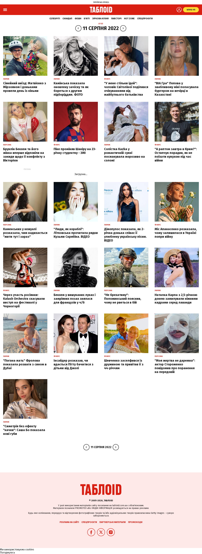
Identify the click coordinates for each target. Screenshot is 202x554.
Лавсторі (116, 18)
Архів (100, 24)
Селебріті (54, 18)
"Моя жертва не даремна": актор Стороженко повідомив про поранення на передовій (175, 366)
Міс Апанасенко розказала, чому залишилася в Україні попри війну (176, 232)
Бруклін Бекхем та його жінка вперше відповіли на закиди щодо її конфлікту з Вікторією (24, 154)
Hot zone (129, 18)
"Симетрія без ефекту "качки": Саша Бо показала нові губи (24, 430)
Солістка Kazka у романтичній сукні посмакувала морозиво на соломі (124, 154)
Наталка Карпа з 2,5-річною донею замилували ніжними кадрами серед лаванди (176, 298)
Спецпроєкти (145, 18)
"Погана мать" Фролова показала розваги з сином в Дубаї (25, 364)
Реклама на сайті (69, 522)
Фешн (78, 18)
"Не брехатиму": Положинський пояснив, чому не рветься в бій (122, 298)
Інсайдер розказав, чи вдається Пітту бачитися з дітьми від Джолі (73, 364)
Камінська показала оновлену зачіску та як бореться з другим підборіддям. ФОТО (71, 88)
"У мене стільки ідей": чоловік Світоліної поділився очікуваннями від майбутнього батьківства (126, 88)
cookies (29, 549)
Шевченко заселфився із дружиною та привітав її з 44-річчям (123, 364)
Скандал (67, 18)
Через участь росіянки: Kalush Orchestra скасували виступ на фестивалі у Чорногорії (24, 300)
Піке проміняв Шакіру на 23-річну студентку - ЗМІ (75, 151)
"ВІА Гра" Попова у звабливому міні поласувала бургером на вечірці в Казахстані (177, 88)
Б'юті (87, 18)
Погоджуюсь (7, 552)
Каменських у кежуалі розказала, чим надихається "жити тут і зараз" (25, 232)
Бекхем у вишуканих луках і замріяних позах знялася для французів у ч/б (74, 298)
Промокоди (135, 522)
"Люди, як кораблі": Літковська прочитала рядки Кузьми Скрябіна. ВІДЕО (76, 232)
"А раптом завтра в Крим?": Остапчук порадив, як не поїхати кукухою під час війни (176, 154)
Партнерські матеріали (112, 522)
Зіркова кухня (100, 18)
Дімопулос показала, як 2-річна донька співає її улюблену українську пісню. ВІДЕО (125, 234)
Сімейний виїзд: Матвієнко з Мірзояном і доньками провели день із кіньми (24, 87)
